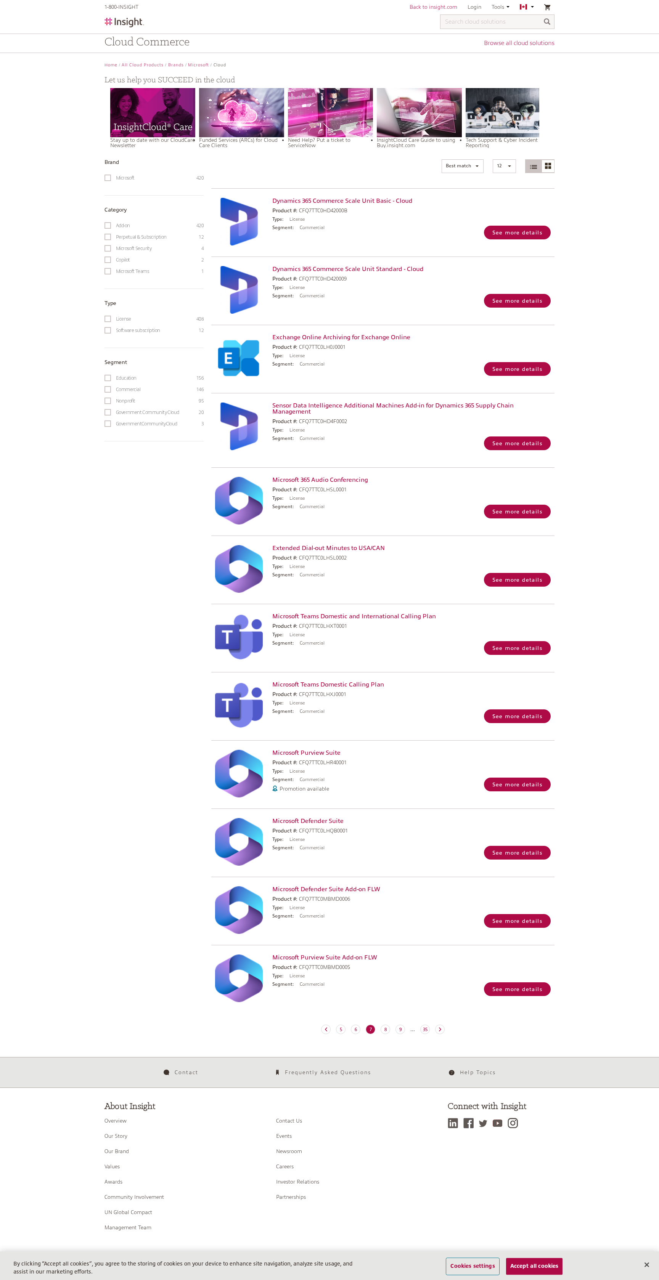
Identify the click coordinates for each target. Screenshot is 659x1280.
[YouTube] (499, 1123)
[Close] (646, 1264)
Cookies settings (472, 1266)
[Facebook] (470, 1123)
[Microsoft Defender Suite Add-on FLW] (239, 910)
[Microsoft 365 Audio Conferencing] (239, 501)
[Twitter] (485, 1123)
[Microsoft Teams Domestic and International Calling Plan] (239, 637)
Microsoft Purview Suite (306, 753)
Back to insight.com (433, 7)
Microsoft (198, 65)
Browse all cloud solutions (519, 43)
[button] (463, 166)
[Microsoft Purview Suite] (239, 773)
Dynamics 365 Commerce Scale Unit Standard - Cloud (348, 269)
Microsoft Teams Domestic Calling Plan (328, 685)
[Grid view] (548, 166)
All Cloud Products (143, 65)
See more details (517, 232)
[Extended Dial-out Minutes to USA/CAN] (239, 569)
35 (425, 1029)
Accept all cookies (534, 1266)
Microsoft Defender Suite (308, 821)
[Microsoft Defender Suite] (239, 842)
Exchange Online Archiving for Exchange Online (341, 337)
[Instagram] (515, 1123)
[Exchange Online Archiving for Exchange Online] (239, 358)
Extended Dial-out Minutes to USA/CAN (328, 548)
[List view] (534, 166)
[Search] (547, 22)
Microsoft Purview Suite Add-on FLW (324, 957)
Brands (176, 65)
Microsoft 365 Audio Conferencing (320, 480)
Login (474, 7)
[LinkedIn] (455, 1123)
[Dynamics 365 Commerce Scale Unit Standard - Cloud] (239, 290)
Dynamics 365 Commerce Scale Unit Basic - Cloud (342, 201)
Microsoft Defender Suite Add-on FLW (326, 889)
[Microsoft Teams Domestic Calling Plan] (239, 705)
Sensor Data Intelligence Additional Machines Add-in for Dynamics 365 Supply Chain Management (393, 409)
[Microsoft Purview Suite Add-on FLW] (239, 978)
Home (110, 65)
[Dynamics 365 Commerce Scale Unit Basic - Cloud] (239, 221)
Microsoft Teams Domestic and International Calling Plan (354, 616)
